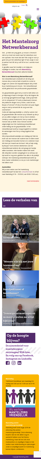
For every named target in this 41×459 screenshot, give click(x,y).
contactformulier (27, 172)
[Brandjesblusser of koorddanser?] (20, 284)
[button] (38, 9)
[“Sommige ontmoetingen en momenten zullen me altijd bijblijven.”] (20, 312)
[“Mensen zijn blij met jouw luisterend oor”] (20, 256)
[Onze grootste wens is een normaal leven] (20, 229)
